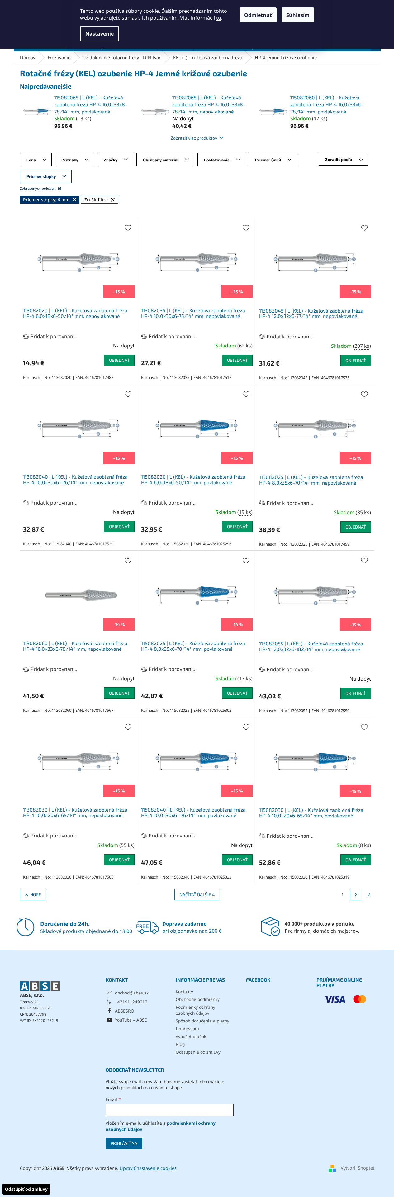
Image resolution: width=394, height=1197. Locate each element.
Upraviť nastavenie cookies (148, 1168)
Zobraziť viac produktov (194, 138)
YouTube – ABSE (131, 1020)
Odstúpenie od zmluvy (198, 1052)
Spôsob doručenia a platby (202, 1021)
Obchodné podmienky (198, 999)
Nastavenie (99, 33)
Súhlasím (298, 15)
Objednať (119, 360)
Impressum (187, 1029)
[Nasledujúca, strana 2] (355, 894)
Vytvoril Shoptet (357, 1168)
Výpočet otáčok (191, 1036)
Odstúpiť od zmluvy (26, 1189)
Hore (35, 894)
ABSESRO (124, 1011)
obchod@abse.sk (132, 993)
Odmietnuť (258, 15)
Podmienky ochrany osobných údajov (195, 1010)
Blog (180, 1044)
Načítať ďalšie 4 (197, 894)
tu (218, 17)
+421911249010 (131, 1002)
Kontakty (184, 991)
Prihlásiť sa (124, 1143)
